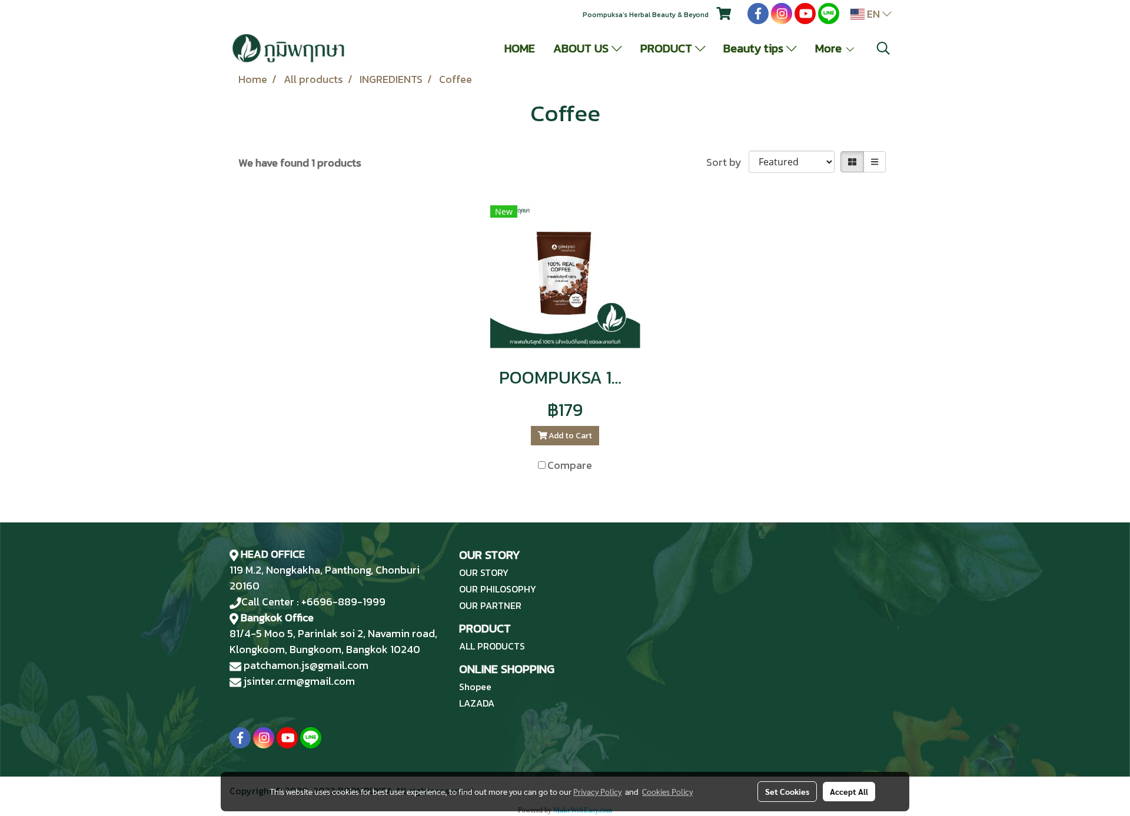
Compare (569, 465)
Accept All (849, 791)
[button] (883, 48)
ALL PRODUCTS (492, 646)
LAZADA (476, 703)
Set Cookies (787, 791)
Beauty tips (754, 48)
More (830, 48)
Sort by (727, 162)
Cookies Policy (667, 791)
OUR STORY (483, 572)
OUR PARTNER (490, 605)
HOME (519, 48)
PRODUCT (667, 48)
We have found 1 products (299, 163)
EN (873, 14)
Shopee (475, 687)
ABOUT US (582, 48)
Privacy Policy (597, 791)
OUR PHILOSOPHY (497, 589)
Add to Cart (569, 435)
